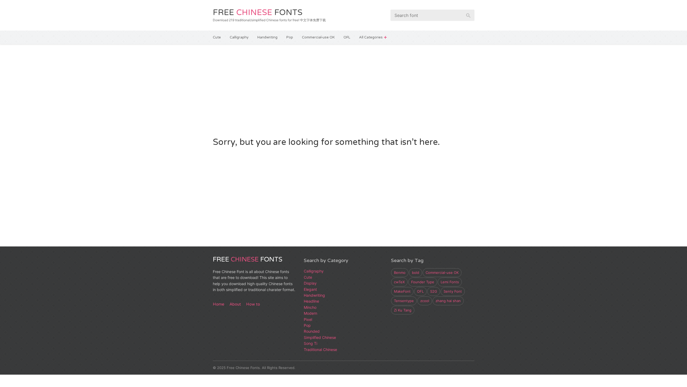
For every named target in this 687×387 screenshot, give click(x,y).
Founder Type (422, 282)
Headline (311, 301)
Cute (217, 37)
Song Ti (310, 343)
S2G (433, 291)
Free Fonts (257, 12)
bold (415, 272)
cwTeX (399, 282)
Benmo (399, 272)
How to (253, 304)
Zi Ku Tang (402, 310)
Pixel (308, 319)
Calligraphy (239, 37)
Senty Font (453, 291)
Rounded (312, 331)
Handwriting (267, 37)
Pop (289, 37)
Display (310, 283)
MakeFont (402, 291)
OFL (347, 37)
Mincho (310, 307)
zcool (424, 301)
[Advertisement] (343, 89)
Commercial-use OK (318, 37)
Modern (310, 313)
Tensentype (404, 301)
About (235, 304)
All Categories (371, 37)
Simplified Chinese (320, 337)
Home (218, 304)
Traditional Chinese (320, 349)
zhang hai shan (448, 301)
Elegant (310, 289)
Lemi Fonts (450, 282)
